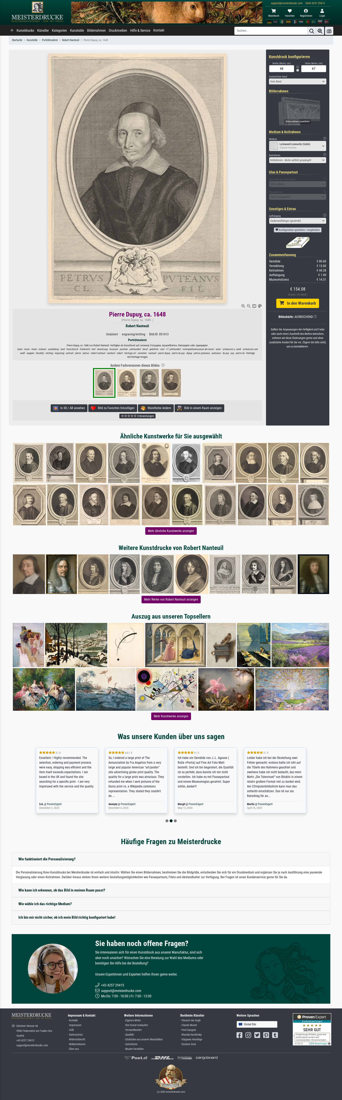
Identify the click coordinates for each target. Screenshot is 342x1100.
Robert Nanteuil (70, 40)
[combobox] (297, 81)
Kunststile (77, 31)
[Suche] (312, 31)
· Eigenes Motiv (132, 1020)
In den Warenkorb (300, 303)
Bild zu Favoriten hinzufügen (115, 408)
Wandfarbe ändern (158, 408)
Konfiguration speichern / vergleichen (299, 229)
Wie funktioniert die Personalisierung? (47, 859)
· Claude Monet (188, 1025)
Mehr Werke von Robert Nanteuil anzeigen (171, 599)
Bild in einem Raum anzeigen (202, 408)
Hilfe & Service (140, 31)
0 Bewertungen (145, 416)
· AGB (71, 1030)
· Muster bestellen (134, 1049)
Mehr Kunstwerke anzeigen (171, 716)
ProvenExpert (58, 804)
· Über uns (73, 1049)
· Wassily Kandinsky (191, 1034)
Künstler (43, 31)
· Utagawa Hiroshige (191, 1039)
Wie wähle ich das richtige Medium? (45, 904)
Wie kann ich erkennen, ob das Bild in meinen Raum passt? (61, 890)
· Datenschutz (75, 1034)
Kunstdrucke (25, 31)
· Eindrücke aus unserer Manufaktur (143, 1039)
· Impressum (75, 1025)
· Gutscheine (131, 1044)
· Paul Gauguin (188, 1030)
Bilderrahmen (96, 31)
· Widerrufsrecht (76, 1039)
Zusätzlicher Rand (278, 76)
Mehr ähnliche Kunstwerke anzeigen (171, 531)
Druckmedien (118, 31)
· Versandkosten (133, 1030)
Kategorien (59, 31)
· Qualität (129, 1034)
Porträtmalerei (50, 40)
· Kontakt (73, 1020)
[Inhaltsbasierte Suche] (320, 31)
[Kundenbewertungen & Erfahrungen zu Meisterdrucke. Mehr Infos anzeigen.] (312, 1029)
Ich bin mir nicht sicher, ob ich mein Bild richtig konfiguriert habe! (66, 917)
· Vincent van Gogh (190, 1020)
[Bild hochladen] (329, 31)
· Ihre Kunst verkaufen (136, 1025)
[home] (12, 30)
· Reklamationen (77, 1044)
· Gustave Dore (188, 1044)
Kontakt (158, 30)
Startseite (17, 40)
